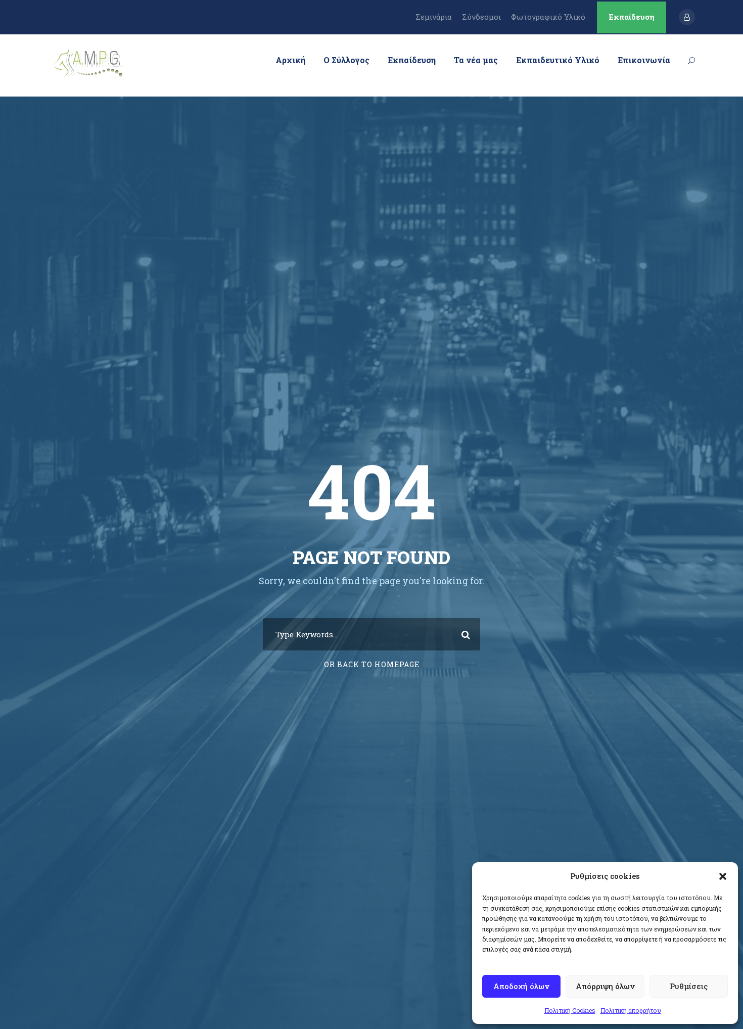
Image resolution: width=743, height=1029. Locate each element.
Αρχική (290, 60)
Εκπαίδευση (632, 17)
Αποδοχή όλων (521, 986)
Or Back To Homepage (372, 664)
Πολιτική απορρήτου (630, 1010)
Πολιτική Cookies (569, 1010)
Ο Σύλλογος (346, 60)
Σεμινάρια (433, 17)
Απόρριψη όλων (605, 986)
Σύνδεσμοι (481, 17)
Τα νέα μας (476, 60)
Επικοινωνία (644, 60)
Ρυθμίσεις (689, 986)
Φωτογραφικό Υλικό (548, 17)
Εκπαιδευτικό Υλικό (557, 60)
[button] (723, 876)
